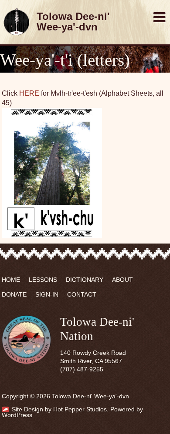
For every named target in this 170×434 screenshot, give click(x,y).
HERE (29, 93)
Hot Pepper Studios (80, 409)
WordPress (17, 415)
